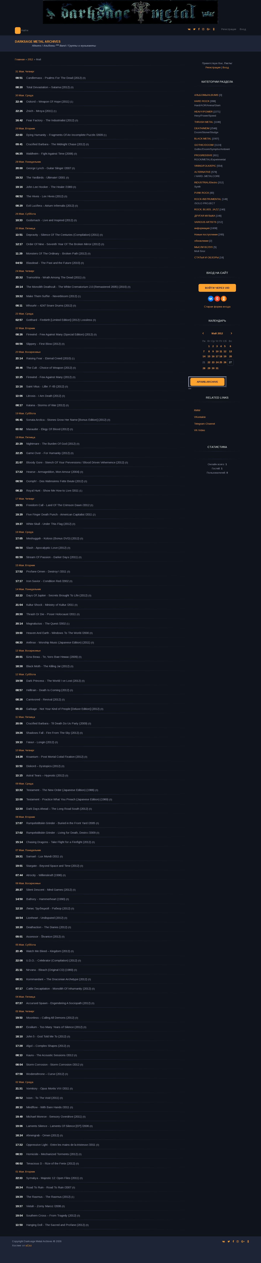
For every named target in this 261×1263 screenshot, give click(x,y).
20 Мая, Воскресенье (28, 352)
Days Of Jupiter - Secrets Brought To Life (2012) (57, 595)
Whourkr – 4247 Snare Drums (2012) (49, 305)
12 (225, 351)
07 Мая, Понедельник (28, 850)
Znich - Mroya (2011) (39, 111)
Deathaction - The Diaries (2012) (46, 927)
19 (225, 356)
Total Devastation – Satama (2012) (48, 87)
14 (204, 356)
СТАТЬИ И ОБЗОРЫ (206, 257)
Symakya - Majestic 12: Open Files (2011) (52, 1178)
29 (209, 368)
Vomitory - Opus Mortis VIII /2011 (47, 1088)
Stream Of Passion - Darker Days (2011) (52, 557)
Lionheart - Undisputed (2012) (44, 917)
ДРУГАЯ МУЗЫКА (204, 215)
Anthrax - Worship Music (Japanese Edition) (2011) (58, 642)
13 (230, 351)
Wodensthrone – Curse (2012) (45, 1073)
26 (225, 362)
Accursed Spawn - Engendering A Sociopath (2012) (58, 1003)
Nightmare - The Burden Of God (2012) (51, 443)
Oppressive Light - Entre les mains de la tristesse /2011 (60, 1144)
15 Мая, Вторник (25, 565)
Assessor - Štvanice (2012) (43, 936)
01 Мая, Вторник (25, 1171)
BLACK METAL (202, 138)
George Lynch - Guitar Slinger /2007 (48, 168)
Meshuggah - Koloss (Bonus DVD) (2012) (52, 538)
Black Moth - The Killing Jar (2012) (48, 666)
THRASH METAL (203, 122)
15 (209, 356)
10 (217, 351)
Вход (243, 29)
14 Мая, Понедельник (28, 589)
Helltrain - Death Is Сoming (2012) (47, 690)
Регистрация (228, 29)
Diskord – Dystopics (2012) (43, 766)
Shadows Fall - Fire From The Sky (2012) (52, 732)
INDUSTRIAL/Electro (205, 182)
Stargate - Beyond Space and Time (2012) (52, 865)
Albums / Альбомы (43, 45)
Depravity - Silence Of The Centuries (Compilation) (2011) (62, 234)
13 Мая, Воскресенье (28, 650)
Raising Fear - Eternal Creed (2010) (48, 358)
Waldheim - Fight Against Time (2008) (49, 153)
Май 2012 (217, 333)
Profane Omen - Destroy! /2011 (46, 571)
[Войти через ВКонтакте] (211, 299)
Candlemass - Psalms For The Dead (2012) (54, 77)
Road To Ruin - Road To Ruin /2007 (48, 1187)
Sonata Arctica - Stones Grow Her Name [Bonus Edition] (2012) (66, 419)
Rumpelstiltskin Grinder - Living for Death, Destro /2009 (61, 832)
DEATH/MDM (201, 128)
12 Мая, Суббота (25, 674)
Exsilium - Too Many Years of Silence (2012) (54, 1027)
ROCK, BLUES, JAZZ (206, 209)
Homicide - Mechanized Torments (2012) (52, 1154)
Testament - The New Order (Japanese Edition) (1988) (60, 790)
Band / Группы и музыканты (78, 45)
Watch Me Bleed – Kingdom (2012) (48, 951)
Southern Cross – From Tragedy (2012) (51, 1215)
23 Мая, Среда (24, 313)
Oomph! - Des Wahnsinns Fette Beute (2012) (54, 481)
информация (202, 228)
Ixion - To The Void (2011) (42, 1097)
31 (217, 368)
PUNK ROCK (201, 192)
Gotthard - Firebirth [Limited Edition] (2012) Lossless (59, 319)
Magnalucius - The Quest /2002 (46, 623)
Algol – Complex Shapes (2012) (46, 1045)
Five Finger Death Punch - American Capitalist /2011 (59, 514)
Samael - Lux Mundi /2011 (42, 856)
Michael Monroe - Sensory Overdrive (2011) (54, 1116)
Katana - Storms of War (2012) (45, 405)
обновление (201, 240)
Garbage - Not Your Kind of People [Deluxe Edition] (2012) (63, 708)
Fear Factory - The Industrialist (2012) (50, 120)
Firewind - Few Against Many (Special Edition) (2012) (59, 334)
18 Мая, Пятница (25, 437)
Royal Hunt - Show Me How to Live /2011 (52, 490)
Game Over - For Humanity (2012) (48, 453)
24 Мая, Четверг (24, 271)
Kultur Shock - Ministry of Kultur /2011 (50, 604)
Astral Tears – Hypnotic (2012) (45, 775)
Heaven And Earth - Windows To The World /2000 (57, 632)
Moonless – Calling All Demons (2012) (50, 1017)
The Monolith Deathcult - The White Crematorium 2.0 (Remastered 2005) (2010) (76, 286)
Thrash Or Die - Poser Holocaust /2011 (51, 614)
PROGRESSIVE (203, 155)
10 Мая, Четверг (24, 750)
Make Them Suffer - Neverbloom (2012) (51, 296)
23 (213, 362)
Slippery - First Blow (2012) (43, 343)
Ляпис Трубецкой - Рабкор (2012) (48, 908)
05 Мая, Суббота (25, 944)
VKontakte (200, 417)
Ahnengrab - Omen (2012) (42, 1135)
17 (217, 356)
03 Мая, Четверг (24, 1011)
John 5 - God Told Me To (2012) (46, 1036)
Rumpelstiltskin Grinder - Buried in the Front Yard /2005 (60, 823)
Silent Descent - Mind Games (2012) (49, 889)
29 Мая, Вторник (25, 128)
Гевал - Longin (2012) (40, 742)
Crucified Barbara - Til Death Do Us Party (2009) (56, 723)
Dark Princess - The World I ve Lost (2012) (53, 680)
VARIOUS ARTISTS (205, 222)
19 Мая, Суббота (25, 413)
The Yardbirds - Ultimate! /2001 (45, 177)
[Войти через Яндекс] (217, 299)
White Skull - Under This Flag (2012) (48, 523)
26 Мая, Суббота (25, 213)
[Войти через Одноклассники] (224, 299)
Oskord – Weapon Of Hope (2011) (47, 101)
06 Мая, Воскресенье (28, 883)
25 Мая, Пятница (25, 228)
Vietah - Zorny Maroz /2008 (43, 1206)
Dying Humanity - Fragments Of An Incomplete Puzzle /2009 (64, 134)
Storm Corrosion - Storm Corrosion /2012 (52, 1064)
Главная (20, 59)
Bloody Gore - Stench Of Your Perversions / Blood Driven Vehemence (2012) (75, 462)
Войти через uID (217, 287)
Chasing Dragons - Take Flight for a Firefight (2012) (58, 842)
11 (221, 351)
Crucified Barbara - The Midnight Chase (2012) (55, 144)
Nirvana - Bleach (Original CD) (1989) (49, 969)
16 (213, 356)
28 (204, 368)
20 (230, 356)
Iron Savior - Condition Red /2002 (47, 581)
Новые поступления (206, 234)
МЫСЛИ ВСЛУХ (203, 247)
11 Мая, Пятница (25, 717)
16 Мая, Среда (24, 532)
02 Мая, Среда (24, 1082)
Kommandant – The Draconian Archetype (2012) (56, 979)
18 (220, 356)
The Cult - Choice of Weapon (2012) (49, 367)
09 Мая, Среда (24, 783)
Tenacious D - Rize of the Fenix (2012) (50, 1163)
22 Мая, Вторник (25, 328)
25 (220, 362)
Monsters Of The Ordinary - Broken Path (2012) (56, 253)
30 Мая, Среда (24, 95)
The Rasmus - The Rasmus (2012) (48, 1196)
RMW (197, 410)
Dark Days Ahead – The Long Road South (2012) (57, 808)
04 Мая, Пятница (25, 996)
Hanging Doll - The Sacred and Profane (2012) (55, 1224)
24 (217, 362)
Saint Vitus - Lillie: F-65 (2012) (45, 386)
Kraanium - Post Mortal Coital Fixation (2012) (54, 756)
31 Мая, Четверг (24, 71)
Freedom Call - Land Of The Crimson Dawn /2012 (57, 505)
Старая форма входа (217, 306)
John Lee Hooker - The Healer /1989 (49, 186)
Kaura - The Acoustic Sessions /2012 (49, 1055)
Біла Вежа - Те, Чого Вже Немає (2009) (52, 656)
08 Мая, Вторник (25, 816)
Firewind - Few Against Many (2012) (49, 377)
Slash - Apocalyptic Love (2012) (46, 547)
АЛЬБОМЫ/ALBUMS (206, 95)
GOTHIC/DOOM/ (204, 145)
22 (209, 362)
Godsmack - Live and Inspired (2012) (49, 220)
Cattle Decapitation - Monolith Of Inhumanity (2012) (58, 988)
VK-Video (199, 430)
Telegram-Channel (204, 423)
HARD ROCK (201, 101)
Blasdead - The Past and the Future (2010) (53, 262)
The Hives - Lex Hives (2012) (44, 196)
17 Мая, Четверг (24, 498)
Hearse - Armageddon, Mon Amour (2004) (52, 471)
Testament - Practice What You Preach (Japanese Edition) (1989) (67, 799)
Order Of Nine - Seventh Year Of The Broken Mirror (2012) (63, 244)
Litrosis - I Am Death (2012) (43, 395)
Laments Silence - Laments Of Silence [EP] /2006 (57, 1126)
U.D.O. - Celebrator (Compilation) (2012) (51, 960)
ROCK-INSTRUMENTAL (207, 199)
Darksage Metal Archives (38, 41)
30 (213, 368)
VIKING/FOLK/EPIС (205, 165)
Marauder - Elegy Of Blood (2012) (47, 429)
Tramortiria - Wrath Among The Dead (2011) (54, 277)
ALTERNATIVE (202, 171)
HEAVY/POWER (203, 111)
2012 (30, 59)
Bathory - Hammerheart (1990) (45, 899)
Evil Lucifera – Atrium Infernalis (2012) (50, 205)
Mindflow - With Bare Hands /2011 (47, 1107)
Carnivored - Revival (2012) (43, 699)
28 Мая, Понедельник (28, 161)
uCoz (29, 1245)
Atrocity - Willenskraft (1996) (44, 875)
